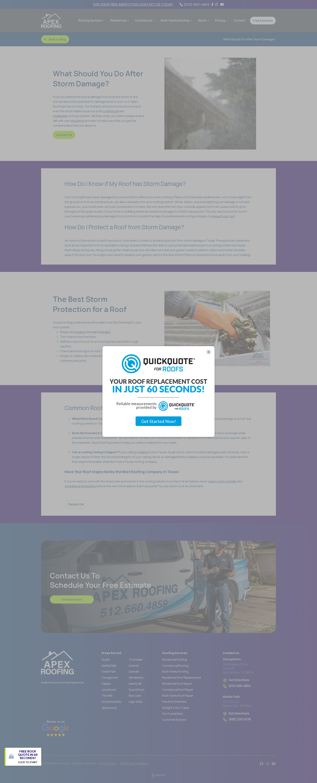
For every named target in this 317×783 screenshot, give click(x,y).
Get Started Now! (158, 421)
